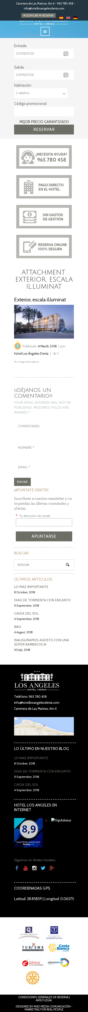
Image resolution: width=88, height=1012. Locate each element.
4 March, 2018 (47, 346)
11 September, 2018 (26, 606)
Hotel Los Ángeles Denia (31, 354)
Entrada (20, 46)
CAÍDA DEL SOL (26, 613)
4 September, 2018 (26, 619)
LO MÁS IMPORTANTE (31, 587)
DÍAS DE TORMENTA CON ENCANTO (42, 600)
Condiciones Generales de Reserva (43, 997)
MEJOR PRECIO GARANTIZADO (44, 122)
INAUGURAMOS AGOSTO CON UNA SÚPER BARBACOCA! (41, 642)
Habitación (22, 85)
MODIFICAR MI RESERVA (38, 15)
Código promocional (30, 103)
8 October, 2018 (24, 592)
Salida (19, 67)
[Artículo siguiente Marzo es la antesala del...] (59, 321)
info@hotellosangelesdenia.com (44, 8)
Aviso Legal (44, 1000)
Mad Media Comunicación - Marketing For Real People (48, 1008)
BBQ (17, 627)
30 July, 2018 (22, 650)
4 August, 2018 (23, 632)
